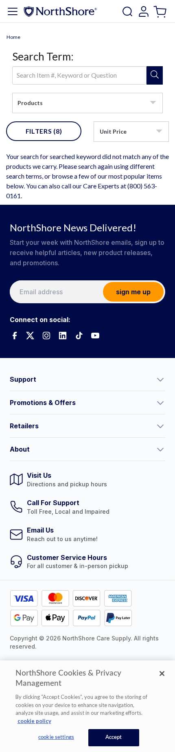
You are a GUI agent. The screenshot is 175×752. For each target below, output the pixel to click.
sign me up (133, 292)
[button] (87, 379)
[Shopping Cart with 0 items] (160, 11)
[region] (87, 706)
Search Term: (43, 56)
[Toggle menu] (13, 11)
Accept (113, 737)
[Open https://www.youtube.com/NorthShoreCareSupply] (95, 335)
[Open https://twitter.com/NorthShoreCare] (30, 335)
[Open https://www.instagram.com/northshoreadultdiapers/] (46, 335)
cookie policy (34, 721)
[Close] (162, 674)
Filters (44, 131)
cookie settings (56, 737)
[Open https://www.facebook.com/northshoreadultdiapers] (14, 335)
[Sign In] (143, 11)
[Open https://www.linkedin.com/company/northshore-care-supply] (63, 335)
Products (30, 102)
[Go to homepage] (60, 11)
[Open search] (127, 11)
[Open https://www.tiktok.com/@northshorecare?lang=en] (79, 335)
